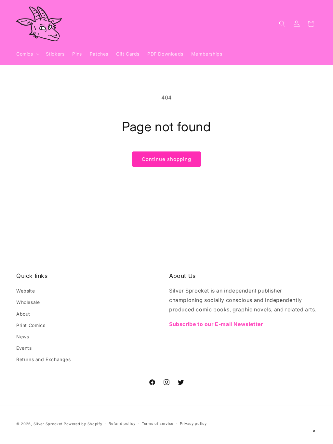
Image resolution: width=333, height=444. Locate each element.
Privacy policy (193, 423)
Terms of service (157, 423)
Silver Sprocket (48, 424)
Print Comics (30, 325)
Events (24, 348)
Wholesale (28, 302)
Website (25, 291)
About (23, 314)
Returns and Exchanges (43, 359)
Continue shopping (166, 159)
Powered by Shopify (83, 424)
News (22, 336)
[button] (27, 54)
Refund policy (122, 423)
